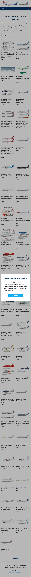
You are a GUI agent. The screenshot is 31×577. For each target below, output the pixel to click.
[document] (15, 288)
